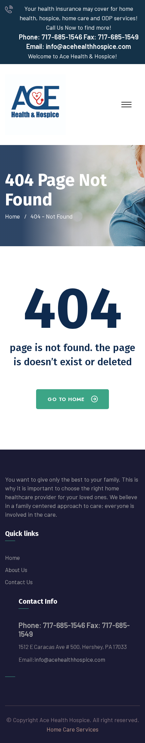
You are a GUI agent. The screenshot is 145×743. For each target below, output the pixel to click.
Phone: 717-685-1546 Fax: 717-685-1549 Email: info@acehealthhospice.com (79, 41)
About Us (16, 569)
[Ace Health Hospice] (35, 104)
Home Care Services (72, 729)
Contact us (19, 581)
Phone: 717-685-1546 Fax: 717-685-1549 (74, 629)
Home (14, 216)
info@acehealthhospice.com (69, 659)
